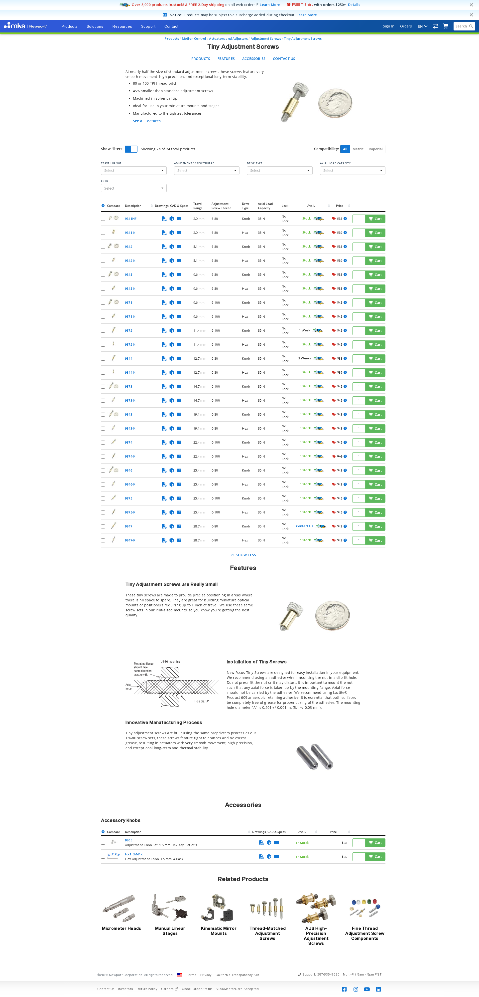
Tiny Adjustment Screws (303, 38)
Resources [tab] (122, 26)
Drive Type (255, 163)
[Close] (471, 5)
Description (133, 206)
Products (172, 38)
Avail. (311, 206)
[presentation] (239, 498)
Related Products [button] (243, 879)
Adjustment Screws (266, 38)
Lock (104, 181)
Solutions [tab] (95, 26)
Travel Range (111, 163)
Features (226, 58)
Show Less (245, 554)
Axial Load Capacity (335, 163)
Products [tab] (69, 26)
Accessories (253, 58)
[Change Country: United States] (179, 975)
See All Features (147, 120)
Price (339, 206)
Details (354, 4)
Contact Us (284, 58)
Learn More (270, 4)
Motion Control (194, 38)
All (345, 149)
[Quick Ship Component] (319, 218)
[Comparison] (435, 26)
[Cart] (446, 26)
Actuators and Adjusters (228, 38)
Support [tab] (148, 26)
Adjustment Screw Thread (194, 163)
